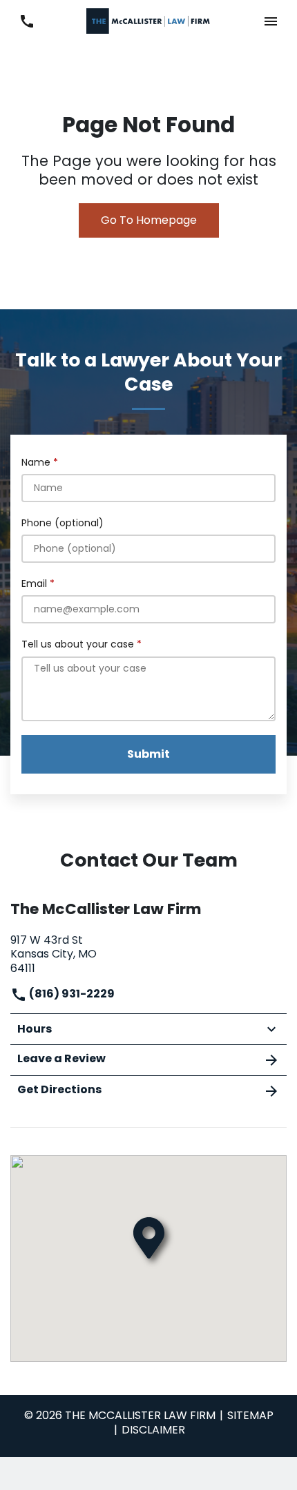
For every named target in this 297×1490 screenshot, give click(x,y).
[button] (270, 21)
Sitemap (250, 1415)
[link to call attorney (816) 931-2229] (26, 21)
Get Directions (59, 1089)
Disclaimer (153, 1430)
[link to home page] (148, 20)
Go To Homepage (149, 220)
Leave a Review (61, 1058)
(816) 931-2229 (71, 994)
